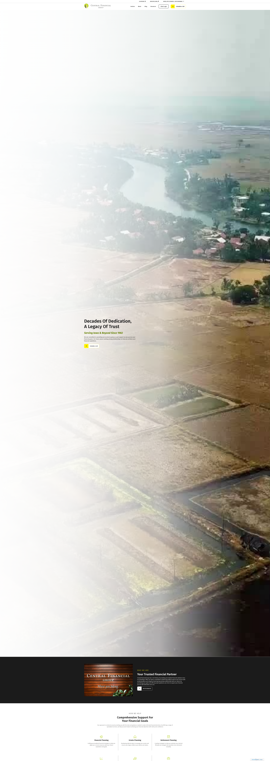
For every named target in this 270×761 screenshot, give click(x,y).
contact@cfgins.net (100, 1)
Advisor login (153, 1)
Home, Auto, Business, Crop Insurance (173, 1)
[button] (132, 6)
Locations (141, 1)
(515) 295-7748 (89, 1)
